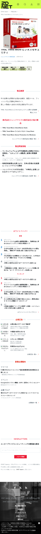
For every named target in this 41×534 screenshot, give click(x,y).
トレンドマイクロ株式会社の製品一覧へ (24, 139)
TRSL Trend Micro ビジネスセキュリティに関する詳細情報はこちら (19, 111)
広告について (20, 516)
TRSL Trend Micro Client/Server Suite (14, 128)
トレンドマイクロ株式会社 (8, 56)
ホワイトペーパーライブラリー (27, 312)
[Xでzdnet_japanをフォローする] (20, 488)
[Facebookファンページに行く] (15, 488)
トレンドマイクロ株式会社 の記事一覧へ (24, 176)
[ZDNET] (7, 4)
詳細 (33, 530)
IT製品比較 (14, 11)
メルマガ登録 (20, 456)
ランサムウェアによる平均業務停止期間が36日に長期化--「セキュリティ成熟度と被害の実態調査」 (20, 153)
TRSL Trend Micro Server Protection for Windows (19, 135)
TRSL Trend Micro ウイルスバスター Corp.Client (18, 131)
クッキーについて (20, 512)
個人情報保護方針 (20, 506)
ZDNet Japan (4, 11)
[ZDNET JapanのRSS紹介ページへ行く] (26, 488)
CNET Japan (19, 469)
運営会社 (20, 519)
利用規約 (20, 509)
